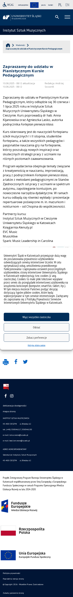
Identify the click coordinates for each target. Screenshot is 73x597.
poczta (43, 5)
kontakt (50, 5)
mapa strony (9, 411)
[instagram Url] (11, 396)
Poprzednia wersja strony (13, 579)
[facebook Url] (5, 396)
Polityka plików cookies (36, 345)
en (67, 4)
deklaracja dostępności (14, 405)
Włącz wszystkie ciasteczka (36, 317)
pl (60, 4)
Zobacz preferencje (36, 337)
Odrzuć (36, 327)
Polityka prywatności (11, 573)
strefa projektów (23, 5)
